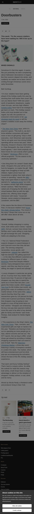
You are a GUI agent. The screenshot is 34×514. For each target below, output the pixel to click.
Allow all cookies (17, 506)
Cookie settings (17, 510)
